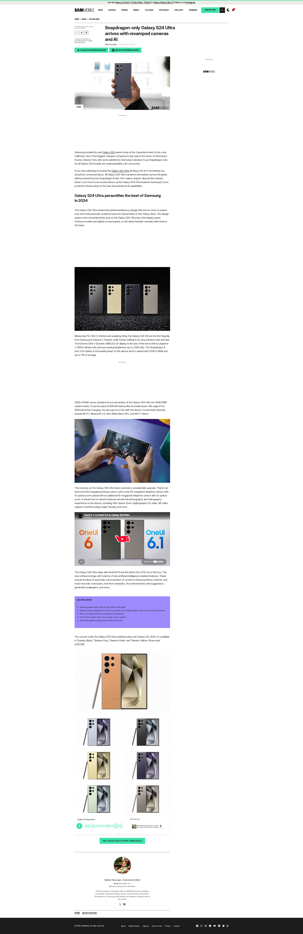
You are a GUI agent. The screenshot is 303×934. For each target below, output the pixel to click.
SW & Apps (178, 10)
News (100, 10)
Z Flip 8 (147, 2)
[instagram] (205, 925)
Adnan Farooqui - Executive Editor (122, 880)
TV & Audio (149, 10)
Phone (77, 913)
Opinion (124, 10)
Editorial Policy (134, 926)
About (123, 926)
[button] (222, 10)
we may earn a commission (84, 41)
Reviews (112, 10)
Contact (177, 926)
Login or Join (210, 10)
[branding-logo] (84, 10)
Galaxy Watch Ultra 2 (163, 2)
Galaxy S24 (109, 152)
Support (146, 926)
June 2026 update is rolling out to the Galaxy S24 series (101, 620)
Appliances (164, 10)
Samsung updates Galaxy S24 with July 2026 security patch (102, 607)
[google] (227, 925)
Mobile (136, 10)
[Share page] (81, 33)
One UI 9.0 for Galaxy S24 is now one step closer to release (103, 617)
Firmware (193, 10)
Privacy (168, 926)
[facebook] (197, 925)
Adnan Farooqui (111, 44)
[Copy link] (76, 33)
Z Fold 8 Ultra (136, 2)
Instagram (190, 2)
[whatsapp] (223, 925)
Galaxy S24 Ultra (120, 170)
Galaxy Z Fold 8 (122, 2)
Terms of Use (157, 926)
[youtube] (214, 925)
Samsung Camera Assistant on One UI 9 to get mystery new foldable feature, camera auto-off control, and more (122, 610)
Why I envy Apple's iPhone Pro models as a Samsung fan (102, 614)
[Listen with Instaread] (86, 33)
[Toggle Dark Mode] (227, 10)
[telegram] (219, 925)
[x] (201, 925)
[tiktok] (210, 925)
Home (77, 19)
